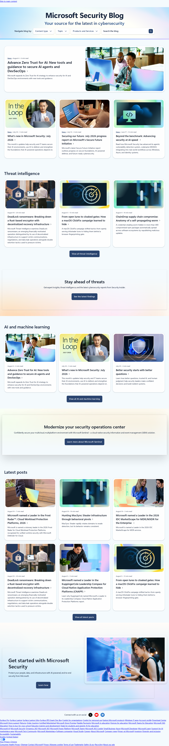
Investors (138, 731)
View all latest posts (84, 617)
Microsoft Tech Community (26, 731)
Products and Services (83, 31)
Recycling (99, 744)
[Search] (151, 31)
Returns (23, 723)
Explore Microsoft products (114, 720)
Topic (60, 31)
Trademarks (78, 744)
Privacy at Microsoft (126, 731)
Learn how (43, 685)
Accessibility (5, 734)
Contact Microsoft (35, 744)
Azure (118, 729)
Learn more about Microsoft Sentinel (84, 442)
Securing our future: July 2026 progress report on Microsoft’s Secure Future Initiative (84, 140)
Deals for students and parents (73, 726)
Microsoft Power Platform (60, 729)
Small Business (109, 729)
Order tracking (33, 723)
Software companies (64, 731)
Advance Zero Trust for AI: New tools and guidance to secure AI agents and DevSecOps (40, 67)
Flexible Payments (84, 723)
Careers (87, 731)
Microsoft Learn (144, 729)
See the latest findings (84, 296)
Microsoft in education (100, 723)
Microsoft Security (18, 729)
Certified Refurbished (47, 723)
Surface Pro (4, 720)
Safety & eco (89, 744)
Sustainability (15, 734)
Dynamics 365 (32, 729)
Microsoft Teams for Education (140, 723)
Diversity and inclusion (151, 731)
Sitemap (24, 744)
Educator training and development (45, 726)
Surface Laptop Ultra (31, 720)
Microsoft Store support (10, 723)
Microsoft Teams (78, 729)
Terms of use (69, 744)
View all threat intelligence (84, 254)
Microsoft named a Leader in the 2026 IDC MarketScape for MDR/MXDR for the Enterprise (137, 519)
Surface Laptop (16, 720)
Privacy (46, 744)
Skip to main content (8, 1)
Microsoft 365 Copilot (94, 729)
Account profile (145, 720)
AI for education (92, 726)
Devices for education (119, 723)
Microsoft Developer (129, 729)
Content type (41, 31)
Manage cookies (56, 744)
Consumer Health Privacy (10, 744)
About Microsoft (97, 731)
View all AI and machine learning (84, 399)
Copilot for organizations (72, 720)
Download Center (159, 720)
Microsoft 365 (44, 729)
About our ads (109, 744)
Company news (111, 731)
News (10, 58)
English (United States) (9, 737)
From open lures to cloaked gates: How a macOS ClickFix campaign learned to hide (84, 220)
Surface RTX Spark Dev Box (51, 720)
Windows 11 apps (132, 720)
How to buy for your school (20, 726)
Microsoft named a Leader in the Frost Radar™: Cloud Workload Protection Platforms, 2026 (29, 519)
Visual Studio (78, 731)
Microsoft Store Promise (66, 723)
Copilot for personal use (92, 720)
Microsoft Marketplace (46, 731)
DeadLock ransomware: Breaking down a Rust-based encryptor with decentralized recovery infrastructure (29, 220)
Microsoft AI (5, 729)
